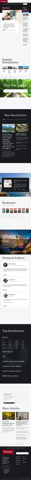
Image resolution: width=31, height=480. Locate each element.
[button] (28, 1)
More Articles (25, 44)
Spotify (15, 189)
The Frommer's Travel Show (9, 270)
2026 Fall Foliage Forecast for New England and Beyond (25, 35)
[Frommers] (4, 1)
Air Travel (4, 22)
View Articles (5, 274)
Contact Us (24, 458)
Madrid (3, 346)
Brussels (17, 342)
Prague (17, 346)
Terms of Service (19, 478)
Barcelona (3, 342)
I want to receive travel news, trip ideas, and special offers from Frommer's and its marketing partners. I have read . (15, 247)
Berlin (10, 342)
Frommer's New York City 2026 (11, 269)
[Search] (27, 453)
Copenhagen (4, 344)
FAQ (23, 460)
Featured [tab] (3, 119)
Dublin (10, 344)
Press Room (24, 462)
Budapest (23, 342)
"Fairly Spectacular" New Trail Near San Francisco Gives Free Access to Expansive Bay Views (26, 40)
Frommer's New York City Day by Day (22, 269)
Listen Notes (23, 189)
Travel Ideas (17, 458)
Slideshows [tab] (17, 119)
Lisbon (23, 344)
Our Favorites (18, 462)
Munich (10, 346)
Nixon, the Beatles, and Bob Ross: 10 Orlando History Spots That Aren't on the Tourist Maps (25, 24)
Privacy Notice (14, 478)
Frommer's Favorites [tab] (10, 119)
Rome (23, 346)
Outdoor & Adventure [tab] (24, 119)
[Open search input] (26, 1)
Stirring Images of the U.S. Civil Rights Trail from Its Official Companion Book (26, 30)
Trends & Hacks (18, 460)
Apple (19, 189)
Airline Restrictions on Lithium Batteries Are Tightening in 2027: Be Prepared (9, 26)
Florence (17, 344)
